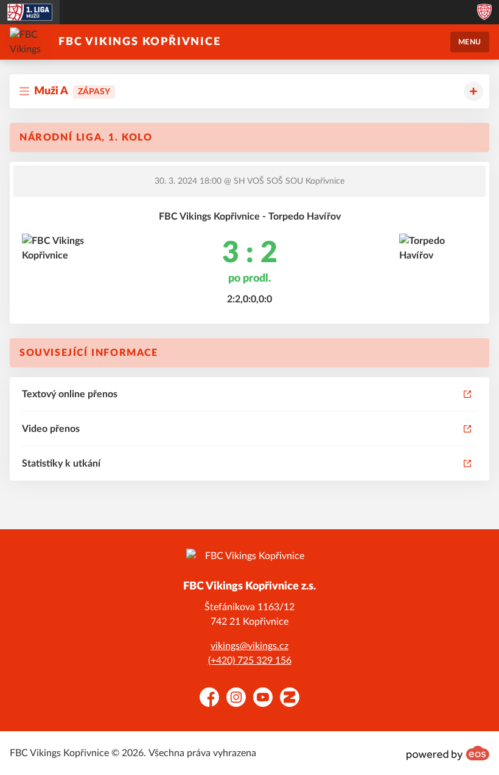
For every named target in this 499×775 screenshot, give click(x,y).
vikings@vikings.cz (249, 646)
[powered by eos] (448, 753)
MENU (469, 42)
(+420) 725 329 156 (249, 661)
